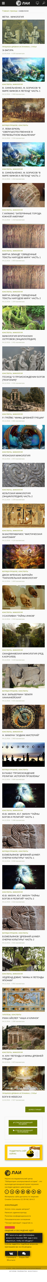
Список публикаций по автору (24, 1123)
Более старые (35, 1110)
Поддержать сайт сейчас (18, 1152)
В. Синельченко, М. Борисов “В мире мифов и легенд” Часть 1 (21, 89)
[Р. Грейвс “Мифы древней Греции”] (23, 399)
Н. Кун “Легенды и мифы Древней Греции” (22, 1057)
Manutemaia (33, 1271)
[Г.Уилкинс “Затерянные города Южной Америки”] (23, 195)
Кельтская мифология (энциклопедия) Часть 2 (17, 495)
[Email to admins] (39, 1191)
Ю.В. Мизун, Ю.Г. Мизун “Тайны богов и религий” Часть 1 (20, 815)
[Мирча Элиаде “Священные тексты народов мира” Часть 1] (23, 236)
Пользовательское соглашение (17, 1219)
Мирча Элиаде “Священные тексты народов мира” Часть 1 (21, 256)
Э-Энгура (7, 50)
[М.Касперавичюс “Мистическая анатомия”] (23, 516)
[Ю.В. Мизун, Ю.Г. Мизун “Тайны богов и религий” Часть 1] (23, 795)
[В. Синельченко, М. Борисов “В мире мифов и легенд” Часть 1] (23, 70)
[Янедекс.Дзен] (28, 1191)
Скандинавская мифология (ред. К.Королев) (23, 655)
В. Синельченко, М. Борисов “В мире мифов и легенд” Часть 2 (21, 174)
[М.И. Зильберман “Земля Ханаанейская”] (23, 676)
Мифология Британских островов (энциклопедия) (19, 337)
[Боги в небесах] (23, 1078)
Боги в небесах (12, 1097)
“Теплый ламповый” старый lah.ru (19, 1223)
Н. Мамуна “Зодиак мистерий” (20, 735)
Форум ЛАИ (24, 1257)
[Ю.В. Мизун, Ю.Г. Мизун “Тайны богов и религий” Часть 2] (23, 877)
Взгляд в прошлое (10, 125)
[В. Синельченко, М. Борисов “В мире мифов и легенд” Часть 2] (23, 154)
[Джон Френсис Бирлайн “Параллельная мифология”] (23, 556)
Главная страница (9, 11)
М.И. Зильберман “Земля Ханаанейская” (17, 696)
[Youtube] (17, 1191)
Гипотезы (6, 1015)
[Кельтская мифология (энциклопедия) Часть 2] (23, 475)
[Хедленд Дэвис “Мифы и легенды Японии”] (23, 959)
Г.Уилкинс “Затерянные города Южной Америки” (21, 215)
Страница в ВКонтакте (11, 1258)
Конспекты (7, 84)
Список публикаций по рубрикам (24, 1131)
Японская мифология (16, 455)
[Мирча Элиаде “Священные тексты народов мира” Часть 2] (23, 277)
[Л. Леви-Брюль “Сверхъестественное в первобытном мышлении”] (23, 110)
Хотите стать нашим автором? (17, 1209)
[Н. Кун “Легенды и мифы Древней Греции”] (23, 1037)
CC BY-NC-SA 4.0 (28, 1199)
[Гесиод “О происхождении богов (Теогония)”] (23, 358)
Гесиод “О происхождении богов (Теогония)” (23, 378)
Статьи (34, 47)
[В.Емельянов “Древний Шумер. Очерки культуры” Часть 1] (23, 836)
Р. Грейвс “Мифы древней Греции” (23, 417)
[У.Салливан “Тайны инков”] (23, 597)
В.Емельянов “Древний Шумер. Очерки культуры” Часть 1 (21, 856)
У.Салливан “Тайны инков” (18, 616)
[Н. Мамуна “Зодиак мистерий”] (23, 717)
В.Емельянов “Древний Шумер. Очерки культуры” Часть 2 (21, 938)
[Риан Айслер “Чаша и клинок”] (23, 1000)
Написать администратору (16, 1212)
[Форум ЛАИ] (33, 1191)
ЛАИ (26, 3)
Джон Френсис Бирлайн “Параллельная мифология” (19, 576)
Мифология (18, 84)
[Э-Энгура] (23, 32)
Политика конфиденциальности (18, 1216)
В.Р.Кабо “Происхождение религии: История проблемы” (21, 774)
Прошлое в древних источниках (16, 47)
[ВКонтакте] (12, 1191)
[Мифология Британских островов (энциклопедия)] (23, 318)
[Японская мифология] (23, 437)
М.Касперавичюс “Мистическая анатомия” (22, 535)
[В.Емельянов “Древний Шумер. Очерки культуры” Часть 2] (23, 918)
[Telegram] (23, 1191)
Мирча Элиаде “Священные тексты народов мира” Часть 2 (21, 297)
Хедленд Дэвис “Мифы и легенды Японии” (23, 979)
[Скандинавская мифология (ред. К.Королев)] (23, 635)
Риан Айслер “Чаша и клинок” (20, 1018)
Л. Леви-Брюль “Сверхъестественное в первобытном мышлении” (18, 132)
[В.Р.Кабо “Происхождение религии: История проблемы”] (23, 755)
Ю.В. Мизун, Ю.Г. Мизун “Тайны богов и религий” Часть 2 (20, 897)
